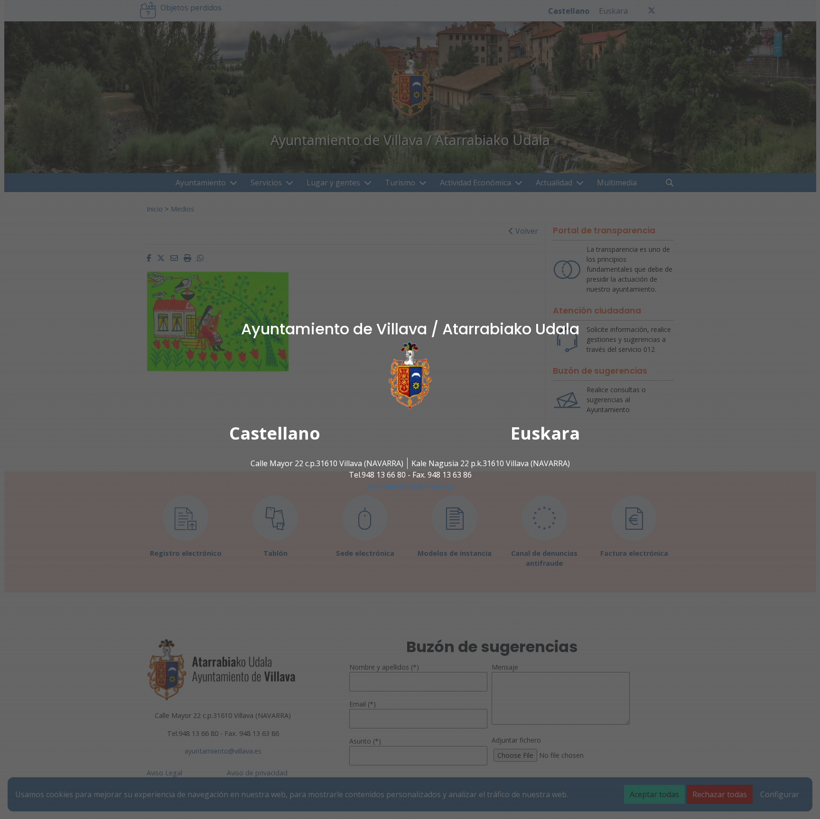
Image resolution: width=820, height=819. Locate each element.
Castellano (274, 433)
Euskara (545, 433)
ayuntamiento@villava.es (410, 486)
